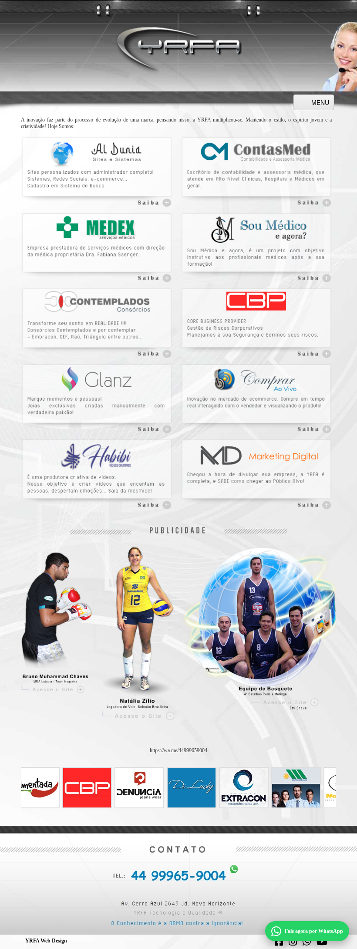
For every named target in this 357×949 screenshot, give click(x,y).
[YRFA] (178, 48)
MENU (320, 102)
